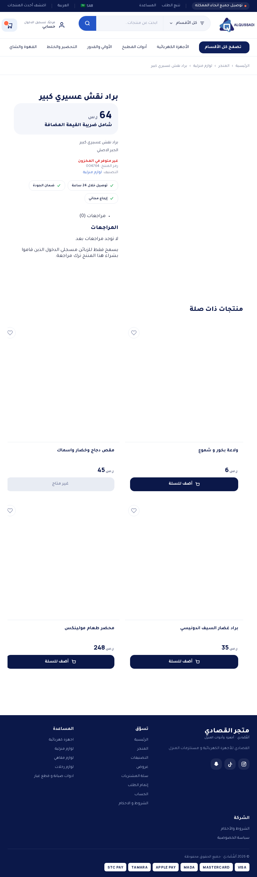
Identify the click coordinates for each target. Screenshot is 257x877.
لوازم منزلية (202, 66)
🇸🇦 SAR (87, 6)
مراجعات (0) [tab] (92, 216)
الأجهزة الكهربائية (173, 47)
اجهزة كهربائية (61, 740)
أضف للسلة (180, 484)
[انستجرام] (243, 764)
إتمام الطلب (138, 786)
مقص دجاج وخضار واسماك (85, 450)
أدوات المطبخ (134, 47)
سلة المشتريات (134, 776)
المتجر (223, 66)
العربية (63, 6)
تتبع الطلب (171, 6)
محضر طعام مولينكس (89, 628)
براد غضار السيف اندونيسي (209, 628)
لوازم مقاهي (64, 758)
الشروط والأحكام (235, 829)
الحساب (141, 795)
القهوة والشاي (23, 47)
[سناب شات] (216, 764)
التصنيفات (139, 758)
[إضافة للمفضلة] (133, 332)
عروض (142, 767)
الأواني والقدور (99, 47)
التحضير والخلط (62, 47)
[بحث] (87, 23)
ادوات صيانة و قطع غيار (54, 776)
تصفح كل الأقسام (223, 47)
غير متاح (60, 484)
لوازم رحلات (64, 767)
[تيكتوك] (230, 764)
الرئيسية (242, 66)
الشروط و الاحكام (133, 804)
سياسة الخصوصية (233, 838)
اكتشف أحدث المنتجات (27, 6)
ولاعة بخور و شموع (218, 450)
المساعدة (147, 6)
